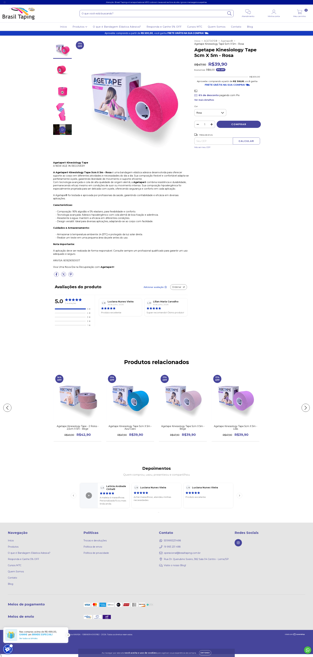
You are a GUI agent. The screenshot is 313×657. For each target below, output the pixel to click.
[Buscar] (229, 13)
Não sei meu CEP (202, 147)
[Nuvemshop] (295, 635)
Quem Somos (216, 26)
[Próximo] (239, 495)
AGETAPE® (210, 40)
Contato (236, 26)
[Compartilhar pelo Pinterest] (70, 275)
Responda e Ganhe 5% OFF (164, 26)
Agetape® (227, 40)
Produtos (79, 26)
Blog (250, 26)
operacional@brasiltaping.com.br (182, 552)
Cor (196, 106)
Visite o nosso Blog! (175, 565)
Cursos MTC (194, 26)
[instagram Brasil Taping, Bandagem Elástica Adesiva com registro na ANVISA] (4, 2)
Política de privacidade (96, 552)
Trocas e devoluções (95, 540)
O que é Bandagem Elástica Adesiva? (117, 26)
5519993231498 (172, 540)
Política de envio (92, 546)
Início (63, 26)
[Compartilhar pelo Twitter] (64, 275)
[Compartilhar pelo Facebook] (57, 275)
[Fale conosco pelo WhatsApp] (307, 650)
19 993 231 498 (172, 546)
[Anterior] (73, 495)
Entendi (205, 653)
